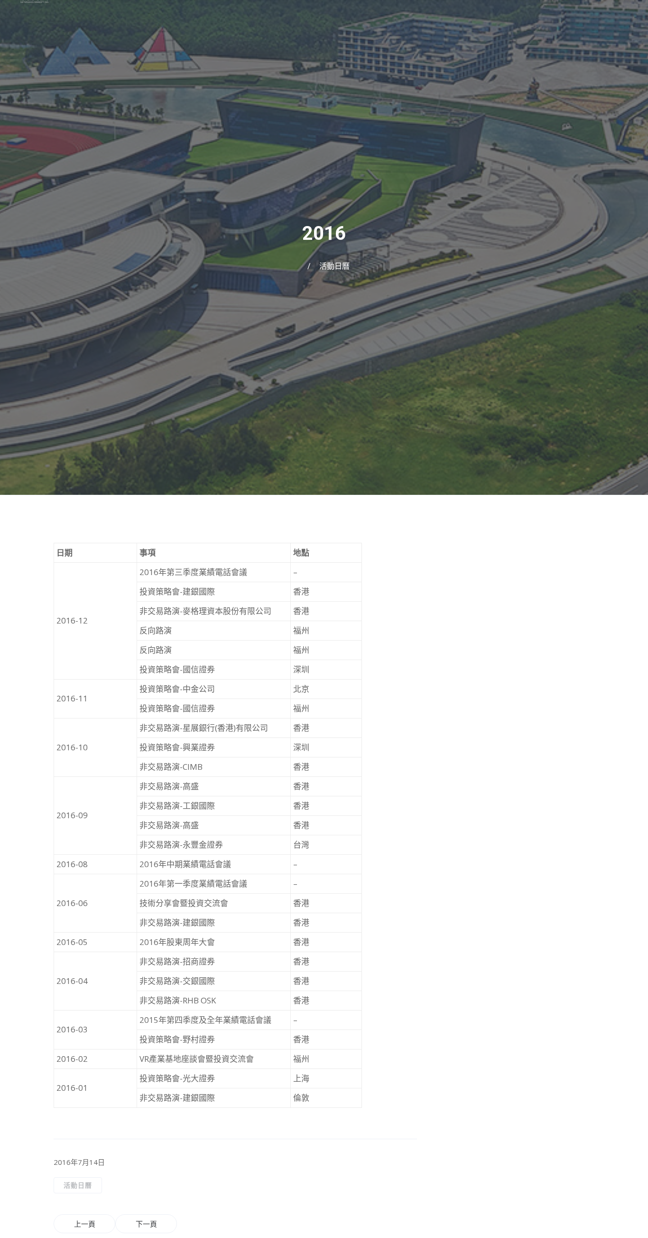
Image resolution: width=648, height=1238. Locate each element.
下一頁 (146, 1224)
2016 (324, 233)
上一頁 (84, 1224)
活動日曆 (334, 266)
